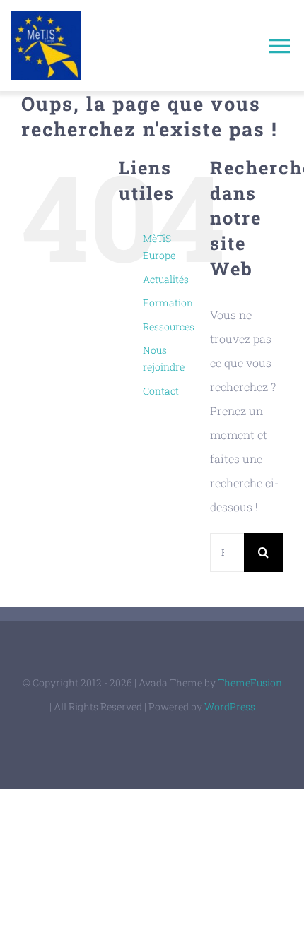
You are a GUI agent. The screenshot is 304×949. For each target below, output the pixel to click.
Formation (168, 302)
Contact (161, 391)
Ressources (168, 326)
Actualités (166, 279)
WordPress (229, 706)
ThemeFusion (250, 682)
